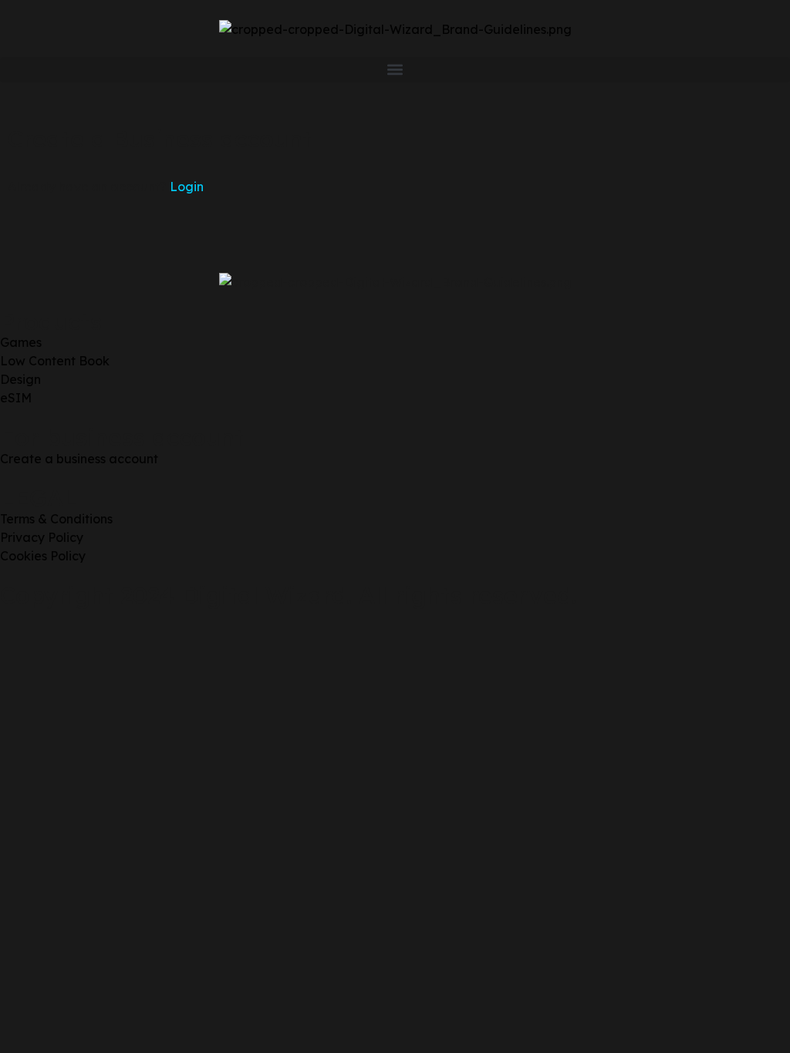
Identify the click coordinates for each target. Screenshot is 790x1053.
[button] (395, 69)
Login (187, 186)
